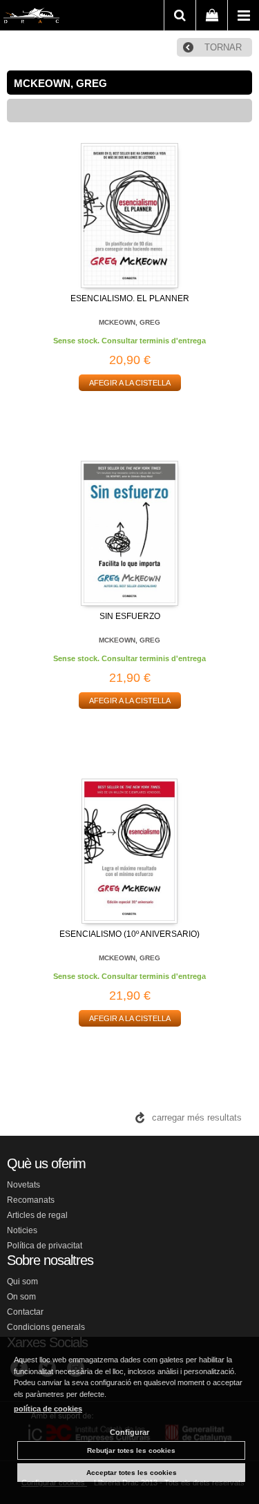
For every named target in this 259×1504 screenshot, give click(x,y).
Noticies (22, 1230)
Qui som (22, 1281)
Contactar (25, 1312)
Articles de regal (37, 1215)
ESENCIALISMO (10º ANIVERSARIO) (129, 934)
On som (21, 1297)
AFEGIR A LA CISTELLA (130, 383)
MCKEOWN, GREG (129, 322)
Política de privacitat (44, 1245)
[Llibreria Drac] (31, 17)
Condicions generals (46, 1327)
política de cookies (48, 1409)
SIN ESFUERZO (129, 616)
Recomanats (31, 1200)
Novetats (23, 1185)
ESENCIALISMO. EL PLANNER (129, 298)
